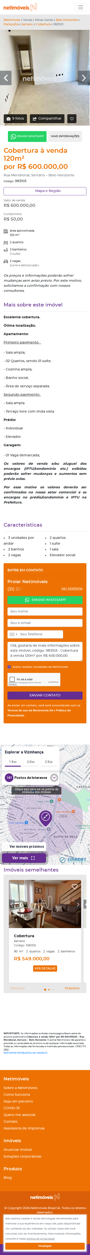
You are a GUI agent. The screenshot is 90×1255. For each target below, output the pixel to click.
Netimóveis (12, 20)
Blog (8, 1177)
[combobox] (13, 634)
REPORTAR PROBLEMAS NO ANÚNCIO (26, 1053)
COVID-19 (12, 1108)
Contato (11, 1121)
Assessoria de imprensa (24, 1128)
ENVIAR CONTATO (45, 695)
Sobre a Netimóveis (20, 1088)
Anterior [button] (18, 988)
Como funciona (17, 1094)
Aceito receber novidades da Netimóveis (40, 667)
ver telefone (72, 588)
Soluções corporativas (22, 1156)
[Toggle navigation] (81, 7)
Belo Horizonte (67, 20)
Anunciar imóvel (18, 1150)
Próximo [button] (72, 988)
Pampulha (11, 24)
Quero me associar (20, 1115)
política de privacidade (40, 1239)
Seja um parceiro (18, 1101)
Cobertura (43, 24)
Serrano (27, 24)
